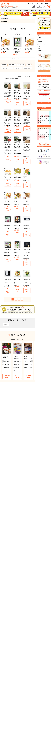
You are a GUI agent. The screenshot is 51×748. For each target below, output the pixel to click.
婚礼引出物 (40, 50)
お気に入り (39, 7)
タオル (39, 43)
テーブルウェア (41, 45)
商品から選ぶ (18, 10)
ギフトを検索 (47, 10)
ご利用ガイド (30, 3)
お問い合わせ (36, 3)
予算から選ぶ (26, 10)
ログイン (44, 7)
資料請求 (41, 3)
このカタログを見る (7, 376)
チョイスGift (47, 0)
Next (32, 361)
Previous (3, 361)
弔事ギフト (41, 0)
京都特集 (5, 324)
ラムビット (35, 0)
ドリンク (40, 39)
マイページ (34, 7)
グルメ (39, 35)
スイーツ (40, 37)
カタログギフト (4, 10)
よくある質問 (47, 3)
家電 (39, 48)
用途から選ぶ (11, 10)
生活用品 (40, 41)
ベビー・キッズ (41, 46)
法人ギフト (40, 10)
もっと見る (49, 98)
